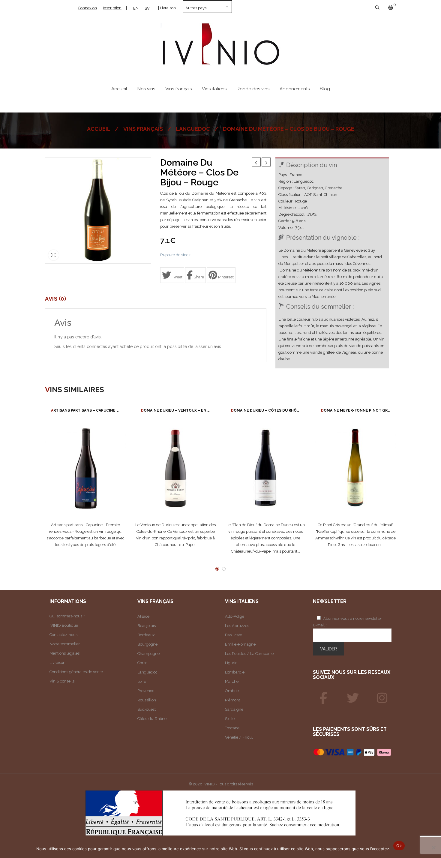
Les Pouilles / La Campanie (249, 653)
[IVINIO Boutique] (323, 698)
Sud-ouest (146, 709)
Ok (399, 845)
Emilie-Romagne (240, 644)
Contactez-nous (63, 634)
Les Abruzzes (237, 625)
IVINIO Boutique (64, 625)
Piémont (232, 700)
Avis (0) (55, 299)
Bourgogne (147, 644)
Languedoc (193, 129)
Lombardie (234, 672)
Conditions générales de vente (76, 672)
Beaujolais (146, 625)
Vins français (143, 129)
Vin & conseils (62, 681)
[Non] (433, 847)
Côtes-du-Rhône (151, 718)
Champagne (148, 653)
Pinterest (225, 277)
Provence (145, 690)
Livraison (57, 662)
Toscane (232, 728)
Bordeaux (146, 635)
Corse (142, 663)
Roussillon (146, 700)
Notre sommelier (65, 644)
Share (198, 277)
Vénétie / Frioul (239, 737)
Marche (231, 681)
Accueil (98, 129)
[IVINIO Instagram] (382, 698)
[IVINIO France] (352, 698)
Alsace (143, 616)
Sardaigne (234, 709)
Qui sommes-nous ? (67, 616)
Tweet (176, 277)
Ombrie (232, 690)
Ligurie (231, 663)
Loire (141, 681)
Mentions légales (65, 653)
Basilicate (233, 635)
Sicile (230, 718)
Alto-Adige (234, 616)
